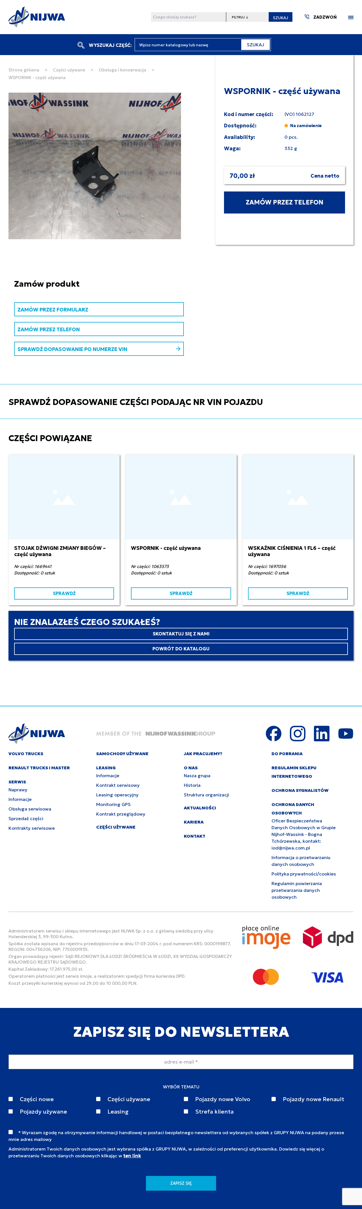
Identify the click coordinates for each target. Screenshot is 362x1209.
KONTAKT (194, 836)
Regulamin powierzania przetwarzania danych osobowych (297, 890)
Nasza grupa (197, 775)
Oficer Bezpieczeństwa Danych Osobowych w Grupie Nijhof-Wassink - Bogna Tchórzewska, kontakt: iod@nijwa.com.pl (304, 834)
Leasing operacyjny (117, 795)
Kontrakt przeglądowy (120, 814)
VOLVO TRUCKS (25, 753)
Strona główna (23, 70)
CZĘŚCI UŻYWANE (115, 827)
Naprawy (17, 789)
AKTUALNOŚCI (200, 808)
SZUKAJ (280, 17)
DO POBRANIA (287, 753)
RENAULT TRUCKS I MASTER (39, 767)
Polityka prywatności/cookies (304, 874)
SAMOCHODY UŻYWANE (122, 753)
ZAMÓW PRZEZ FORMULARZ (53, 309)
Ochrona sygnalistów (300, 790)
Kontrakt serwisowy (118, 785)
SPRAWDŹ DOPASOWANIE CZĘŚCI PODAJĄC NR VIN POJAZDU (135, 402)
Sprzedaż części (25, 818)
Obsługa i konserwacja (122, 70)
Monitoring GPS (113, 804)
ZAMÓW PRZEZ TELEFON (284, 202)
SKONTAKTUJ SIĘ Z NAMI (181, 634)
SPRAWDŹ (64, 593)
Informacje (20, 799)
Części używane (69, 70)
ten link (132, 1155)
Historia (192, 785)
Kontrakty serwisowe (31, 828)
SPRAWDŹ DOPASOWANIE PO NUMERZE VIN (72, 349)
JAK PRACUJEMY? (203, 753)
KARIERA (194, 822)
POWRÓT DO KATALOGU (181, 649)
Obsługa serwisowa (29, 809)
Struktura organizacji (206, 795)
